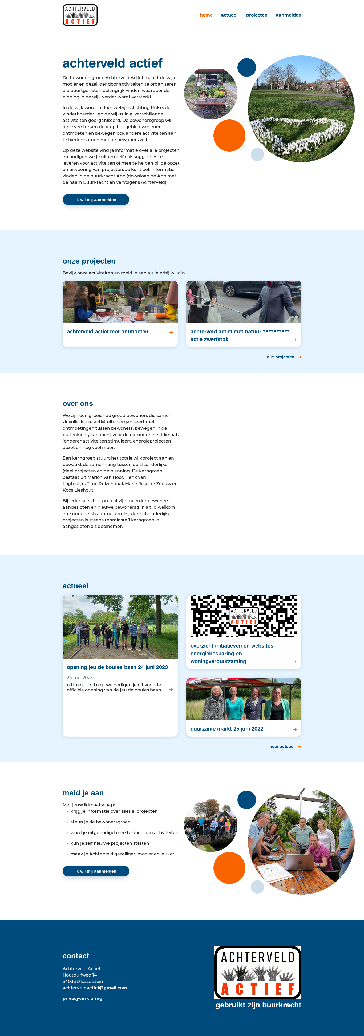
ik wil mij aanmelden (95, 199)
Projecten (257, 15)
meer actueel (282, 746)
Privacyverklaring (82, 998)
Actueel (229, 15)
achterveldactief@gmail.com (95, 987)
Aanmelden (288, 15)
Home (206, 15)
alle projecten (281, 357)
